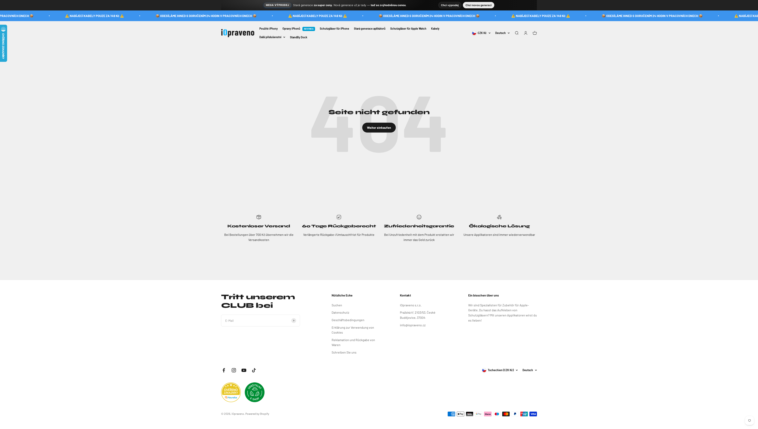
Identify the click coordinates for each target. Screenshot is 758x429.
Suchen (337, 305)
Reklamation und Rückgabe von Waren (353, 342)
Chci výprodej (450, 5)
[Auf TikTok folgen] (254, 370)
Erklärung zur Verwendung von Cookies (353, 330)
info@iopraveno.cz (413, 325)
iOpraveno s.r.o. (410, 305)
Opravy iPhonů (297, 28)
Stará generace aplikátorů (370, 28)
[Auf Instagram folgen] (233, 370)
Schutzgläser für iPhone (334, 28)
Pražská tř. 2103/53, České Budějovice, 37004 (417, 314)
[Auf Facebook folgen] (223, 370)
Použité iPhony (268, 28)
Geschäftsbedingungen (348, 320)
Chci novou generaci (478, 5)
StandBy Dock (298, 37)
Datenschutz (340, 312)
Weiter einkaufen (379, 127)
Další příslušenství (270, 37)
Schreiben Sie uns (344, 352)
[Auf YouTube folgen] (244, 370)
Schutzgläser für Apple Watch (408, 28)
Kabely (435, 28)
